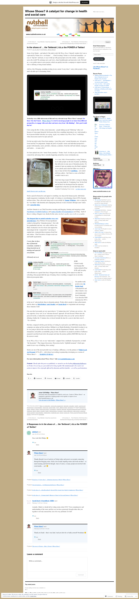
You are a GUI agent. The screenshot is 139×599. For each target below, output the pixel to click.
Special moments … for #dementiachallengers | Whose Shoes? (48, 485)
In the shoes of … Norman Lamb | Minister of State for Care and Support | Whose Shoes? (55, 495)
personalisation (38, 407)
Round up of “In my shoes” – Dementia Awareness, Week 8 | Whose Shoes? (51, 479)
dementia (66, 406)
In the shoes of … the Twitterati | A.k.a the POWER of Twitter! (56, 47)
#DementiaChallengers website (101, 223)
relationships (47, 413)
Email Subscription (99, 46)
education (71, 406)
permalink (41, 414)
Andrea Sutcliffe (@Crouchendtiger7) (62, 212)
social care (45, 407)
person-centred (31, 413)
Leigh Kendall (98, 237)
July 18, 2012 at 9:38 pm (40, 455)
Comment (81, 575)
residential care (55, 413)
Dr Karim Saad (80, 285)
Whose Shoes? (38, 453)
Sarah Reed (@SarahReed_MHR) (43, 501)
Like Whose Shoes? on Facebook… (100, 67)
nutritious (74, 171)
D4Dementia (97, 210)
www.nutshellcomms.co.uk (66, 359)
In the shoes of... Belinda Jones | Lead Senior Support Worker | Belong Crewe (105, 120)
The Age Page (98, 200)
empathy (42, 411)
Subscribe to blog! (99, 59)
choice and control (44, 409)
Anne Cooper (98, 229)
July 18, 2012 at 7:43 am (38, 434)
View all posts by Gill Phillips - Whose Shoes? (52, 400)
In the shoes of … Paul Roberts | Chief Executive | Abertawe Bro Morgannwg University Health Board (73, 42)
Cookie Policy (33, 596)
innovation (60, 411)
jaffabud (35, 432)
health (76, 406)
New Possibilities (99, 252)
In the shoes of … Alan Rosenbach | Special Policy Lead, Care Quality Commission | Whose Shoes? (57, 490)
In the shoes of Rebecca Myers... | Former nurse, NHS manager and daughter (105, 126)
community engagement (57, 406)
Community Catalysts (99, 261)
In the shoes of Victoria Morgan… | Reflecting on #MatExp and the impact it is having (103, 88)
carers (28, 409)
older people (76, 411)
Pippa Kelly (97, 218)
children (33, 409)
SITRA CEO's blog (99, 232)
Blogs (41, 406)
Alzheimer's (82, 407)
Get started (85, 2)
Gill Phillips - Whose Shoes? (48, 49)
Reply (37, 444)
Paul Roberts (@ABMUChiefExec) (38, 212)
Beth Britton (42, 304)
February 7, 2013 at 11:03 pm (39, 503)
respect (61, 413)
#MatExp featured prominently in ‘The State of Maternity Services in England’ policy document (103, 77)
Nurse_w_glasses (99, 213)
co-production (46, 406)
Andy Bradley (51, 304)
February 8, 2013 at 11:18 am (41, 528)
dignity (34, 411)
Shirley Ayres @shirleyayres (101, 205)
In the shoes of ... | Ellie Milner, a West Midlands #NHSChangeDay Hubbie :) (105, 153)
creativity (59, 409)
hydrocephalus (53, 411)
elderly (38, 411)
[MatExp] (102, 188)
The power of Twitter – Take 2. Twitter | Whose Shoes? (46, 546)
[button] (53, 108)
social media (52, 407)
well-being (70, 407)
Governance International (100, 257)
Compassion (52, 409)
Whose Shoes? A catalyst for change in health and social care (56, 12)
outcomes (82, 411)
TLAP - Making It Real (61, 407)
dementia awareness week (74, 409)
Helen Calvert (98, 242)
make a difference (68, 411)
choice (37, 409)
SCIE (96, 246)
